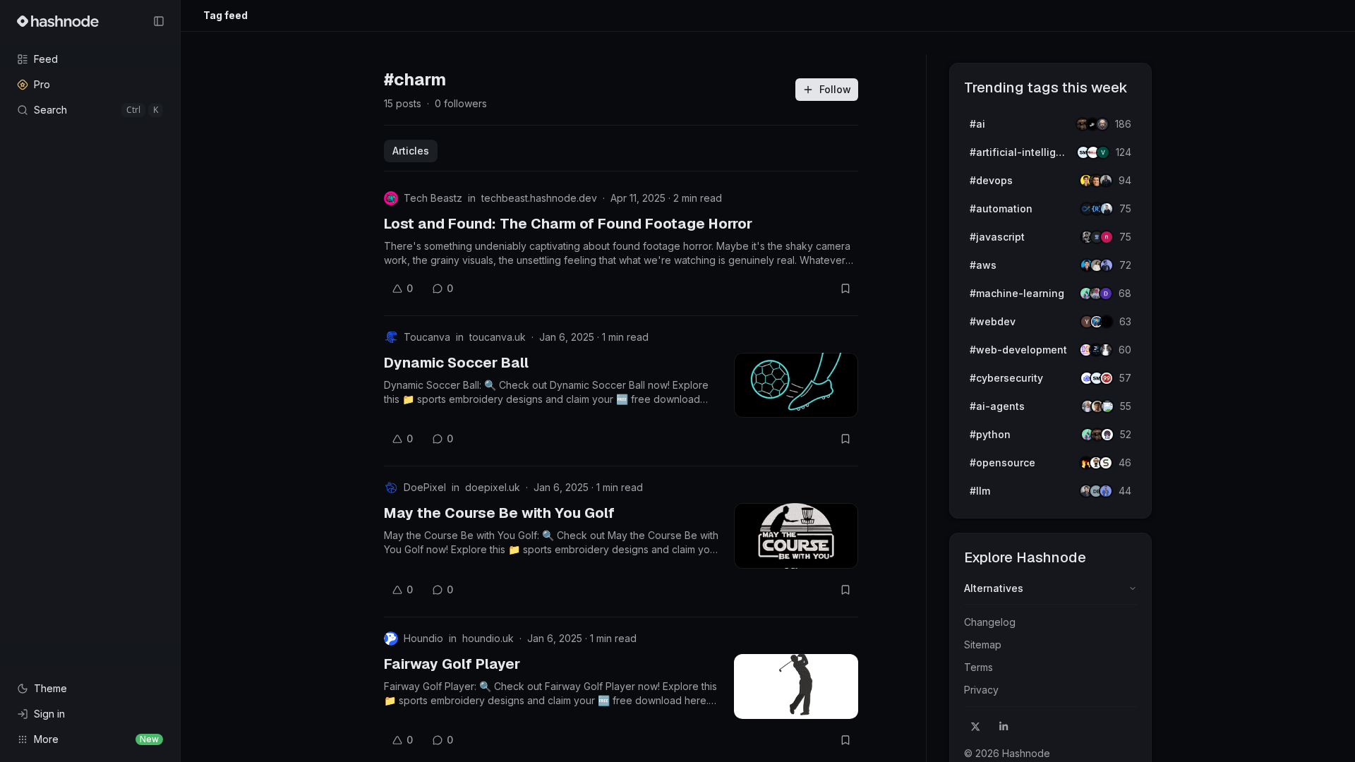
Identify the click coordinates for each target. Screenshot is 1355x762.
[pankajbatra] (1106, 491)
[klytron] (1106, 181)
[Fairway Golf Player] (796, 686)
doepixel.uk (492, 487)
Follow (835, 89)
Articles (410, 151)
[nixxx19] (1107, 237)
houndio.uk (488, 638)
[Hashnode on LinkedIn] (1003, 726)
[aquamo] (1106, 350)
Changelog (990, 622)
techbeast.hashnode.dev (539, 198)
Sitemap (982, 645)
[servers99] (1107, 378)
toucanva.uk (497, 337)
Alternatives (993, 588)
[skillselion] (1106, 463)
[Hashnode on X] (975, 726)
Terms (978, 667)
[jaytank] (1107, 435)
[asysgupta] (1107, 265)
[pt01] (1106, 293)
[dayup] (1103, 152)
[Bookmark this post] (845, 288)
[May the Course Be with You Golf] (796, 535)
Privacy (981, 690)
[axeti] (1107, 209)
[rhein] (1107, 322)
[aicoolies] (1102, 124)
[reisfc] (1107, 406)
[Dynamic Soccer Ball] (796, 385)
